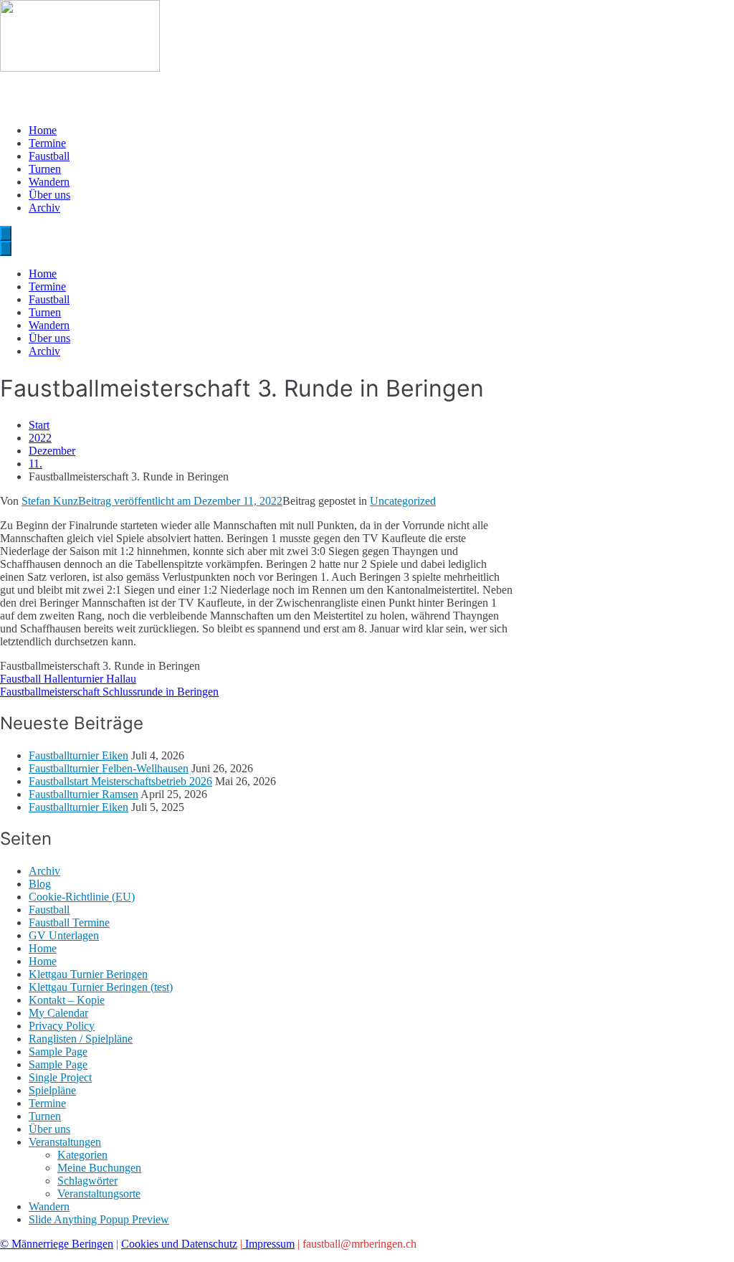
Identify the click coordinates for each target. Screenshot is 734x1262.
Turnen (45, 169)
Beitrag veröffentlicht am (180, 501)
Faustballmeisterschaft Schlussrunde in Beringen (109, 691)
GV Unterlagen (64, 935)
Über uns (49, 195)
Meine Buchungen (99, 1168)
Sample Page (58, 1051)
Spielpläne (52, 1090)
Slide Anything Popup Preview (99, 1219)
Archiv (44, 207)
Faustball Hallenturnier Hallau (68, 679)
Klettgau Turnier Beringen (88, 974)
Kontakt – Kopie (67, 1000)
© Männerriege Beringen (56, 1244)
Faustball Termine (69, 922)
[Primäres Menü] (5, 233)
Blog (40, 884)
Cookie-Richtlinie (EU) (82, 897)
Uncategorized (403, 501)
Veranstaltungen (65, 1142)
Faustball (49, 156)
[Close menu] (5, 248)
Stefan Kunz (50, 501)
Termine (47, 143)
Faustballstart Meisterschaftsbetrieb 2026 (120, 781)
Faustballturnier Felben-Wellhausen (109, 768)
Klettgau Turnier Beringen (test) (101, 987)
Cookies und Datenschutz (179, 1244)
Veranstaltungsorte (98, 1193)
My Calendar (58, 1013)
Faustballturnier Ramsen (83, 794)
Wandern (49, 182)
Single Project (60, 1077)
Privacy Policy (62, 1026)
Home (43, 130)
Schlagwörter (87, 1181)
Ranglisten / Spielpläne (81, 1039)
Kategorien (82, 1155)
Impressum (268, 1244)
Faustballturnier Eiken (78, 755)
